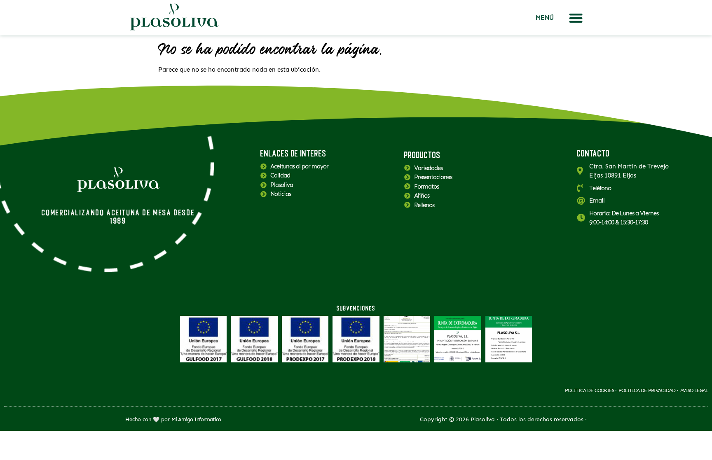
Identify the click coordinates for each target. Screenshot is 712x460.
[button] (576, 18)
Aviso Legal (694, 390)
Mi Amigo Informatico (196, 419)
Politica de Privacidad (646, 390)
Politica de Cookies (590, 390)
